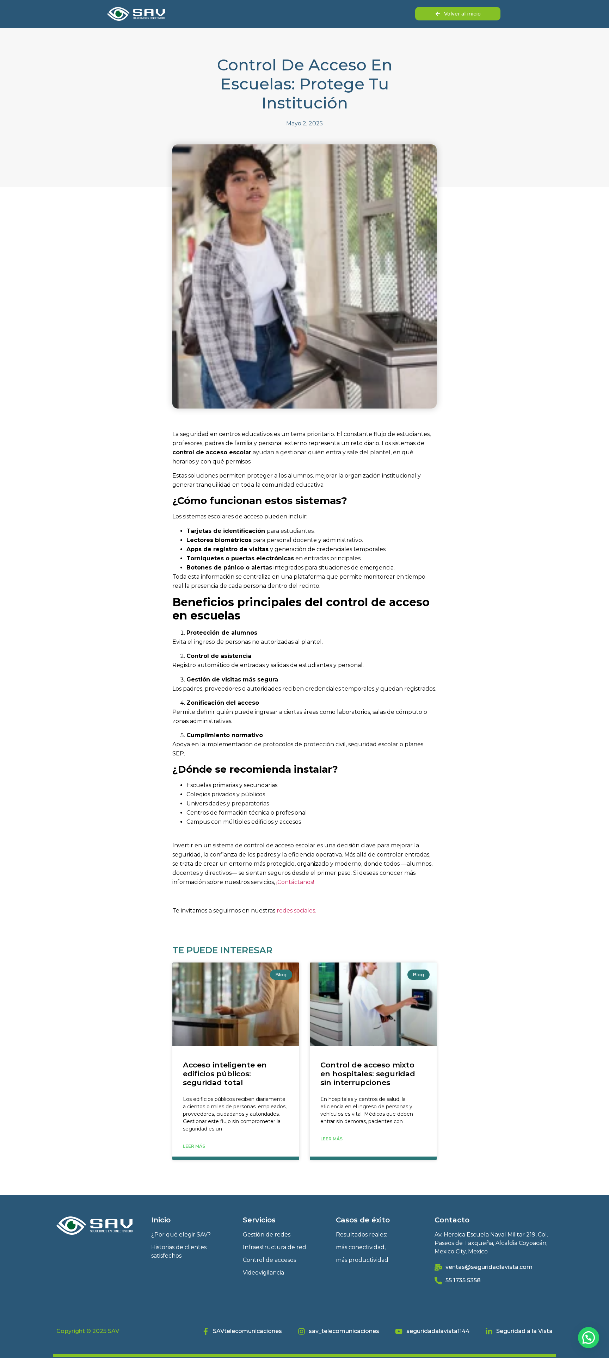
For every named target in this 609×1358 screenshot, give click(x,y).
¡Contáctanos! (295, 882)
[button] (588, 1337)
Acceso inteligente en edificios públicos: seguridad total (225, 1073)
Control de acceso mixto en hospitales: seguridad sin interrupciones (367, 1073)
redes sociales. (296, 910)
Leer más (194, 1146)
